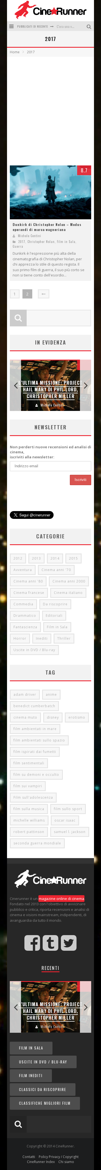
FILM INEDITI (31, 1075)
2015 (73, 558)
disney (53, 717)
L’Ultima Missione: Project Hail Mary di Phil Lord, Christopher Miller (50, 389)
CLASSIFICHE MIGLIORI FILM (45, 1103)
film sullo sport (68, 809)
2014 (54, 558)
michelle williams (29, 820)
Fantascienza (25, 627)
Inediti (42, 638)
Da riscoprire (55, 604)
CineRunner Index (41, 1161)
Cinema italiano (68, 592)
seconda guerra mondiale (37, 843)
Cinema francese (28, 592)
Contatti (28, 1156)
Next (85, 385)
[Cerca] (89, 26)
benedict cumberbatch (34, 706)
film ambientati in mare (35, 728)
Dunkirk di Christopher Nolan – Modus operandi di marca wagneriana (47, 227)
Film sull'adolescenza (33, 797)
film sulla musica (28, 809)
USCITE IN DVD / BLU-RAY (43, 1062)
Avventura (22, 569)
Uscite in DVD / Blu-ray (34, 649)
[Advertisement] (50, 109)
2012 (17, 558)
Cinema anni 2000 (68, 581)
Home (15, 52)
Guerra (18, 246)
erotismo (76, 717)
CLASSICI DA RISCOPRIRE (42, 1089)
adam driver (24, 694)
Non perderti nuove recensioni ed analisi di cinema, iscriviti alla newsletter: (50, 451)
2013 (36, 558)
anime (51, 694)
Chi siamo (66, 1161)
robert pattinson (28, 831)
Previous (15, 385)
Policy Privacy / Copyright (59, 1156)
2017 (21, 241)
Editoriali (54, 615)
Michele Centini (29, 235)
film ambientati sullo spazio (39, 740)
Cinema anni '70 (56, 569)
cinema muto (25, 717)
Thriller (64, 638)
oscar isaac (64, 820)
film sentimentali (28, 763)
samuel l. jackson (70, 831)
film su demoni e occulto (36, 774)
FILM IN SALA (31, 1048)
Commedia (23, 604)
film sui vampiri (27, 786)
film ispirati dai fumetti (34, 751)
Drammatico (24, 615)
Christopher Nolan (41, 241)
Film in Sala (66, 241)
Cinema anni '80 (28, 581)
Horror (19, 638)
